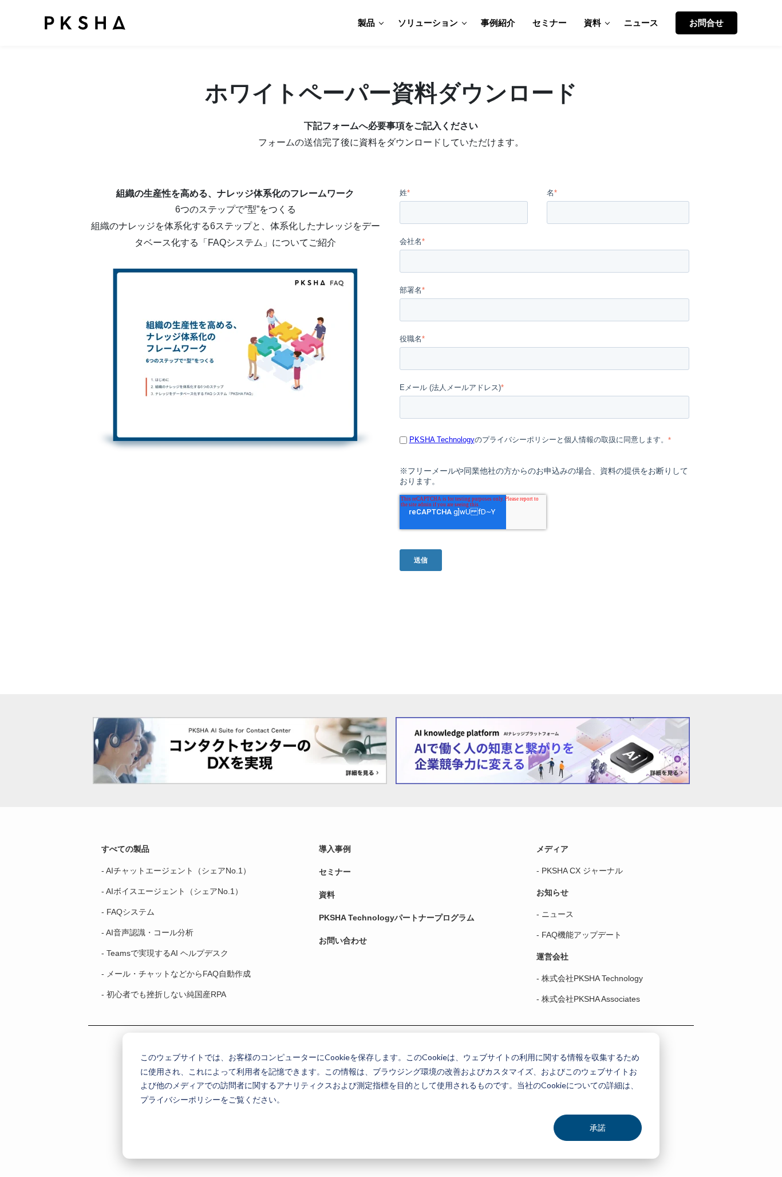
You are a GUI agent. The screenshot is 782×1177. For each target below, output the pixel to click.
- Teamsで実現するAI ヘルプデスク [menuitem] (164, 953)
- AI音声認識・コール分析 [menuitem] (147, 932)
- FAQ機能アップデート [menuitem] (579, 934)
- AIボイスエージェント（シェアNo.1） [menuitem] (172, 891)
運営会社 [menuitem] (552, 956)
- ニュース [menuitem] (555, 914)
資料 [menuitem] (327, 894)
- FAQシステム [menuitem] (128, 911)
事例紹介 (498, 22)
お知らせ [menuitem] (552, 892)
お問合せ (706, 22)
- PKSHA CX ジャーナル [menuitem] (579, 870)
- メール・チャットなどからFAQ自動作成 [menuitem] (176, 973)
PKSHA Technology (442, 439)
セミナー (549, 22)
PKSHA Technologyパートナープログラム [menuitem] (397, 917)
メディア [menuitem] (552, 848)
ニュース (641, 22)
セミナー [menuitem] (335, 871)
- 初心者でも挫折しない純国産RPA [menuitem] (163, 994)
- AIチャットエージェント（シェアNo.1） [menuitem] (176, 870)
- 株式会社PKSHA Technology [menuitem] (589, 978)
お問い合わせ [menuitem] (343, 940)
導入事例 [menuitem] (335, 848)
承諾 (598, 1127)
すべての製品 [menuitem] (125, 848)
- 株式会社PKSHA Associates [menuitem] (588, 998)
